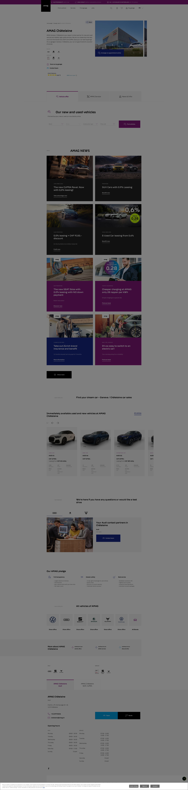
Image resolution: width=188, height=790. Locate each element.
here (44, 787)
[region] (94, 786)
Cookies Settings (134, 786)
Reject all (144, 786)
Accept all (155, 786)
